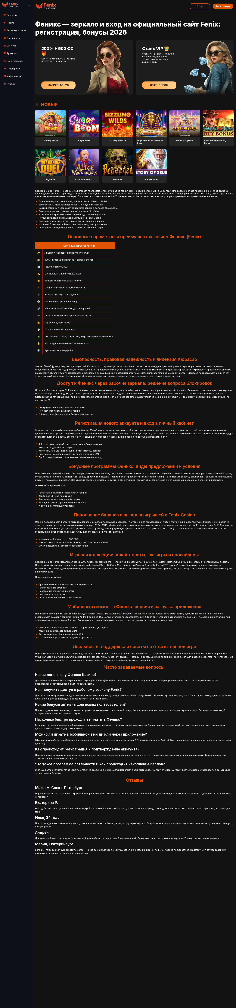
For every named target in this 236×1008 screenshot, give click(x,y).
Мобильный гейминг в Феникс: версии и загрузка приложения (73, 224)
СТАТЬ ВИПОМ (159, 85)
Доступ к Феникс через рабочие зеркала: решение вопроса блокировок (78, 208)
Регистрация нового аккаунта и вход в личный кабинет (69, 211)
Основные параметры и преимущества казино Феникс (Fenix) (73, 201)
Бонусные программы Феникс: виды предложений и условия (72, 214)
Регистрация (223, 6)
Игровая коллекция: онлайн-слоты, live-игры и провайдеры (71, 221)
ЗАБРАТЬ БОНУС (58, 85)
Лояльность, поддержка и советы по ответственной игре (71, 227)
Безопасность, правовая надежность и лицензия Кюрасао (71, 204)
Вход (200, 6)
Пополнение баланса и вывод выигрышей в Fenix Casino (70, 217)
